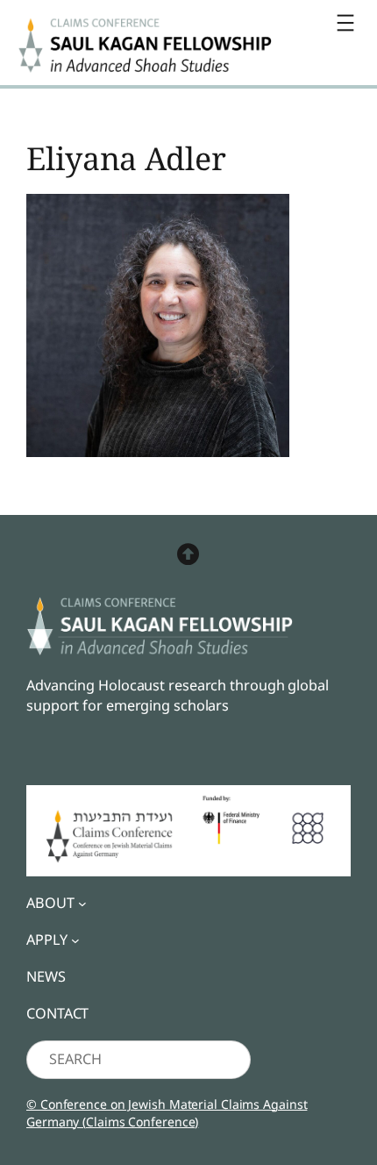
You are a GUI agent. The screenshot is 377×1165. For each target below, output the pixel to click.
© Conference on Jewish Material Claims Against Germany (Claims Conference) (166, 1113)
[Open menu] (345, 23)
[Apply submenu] (75, 940)
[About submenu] (82, 903)
